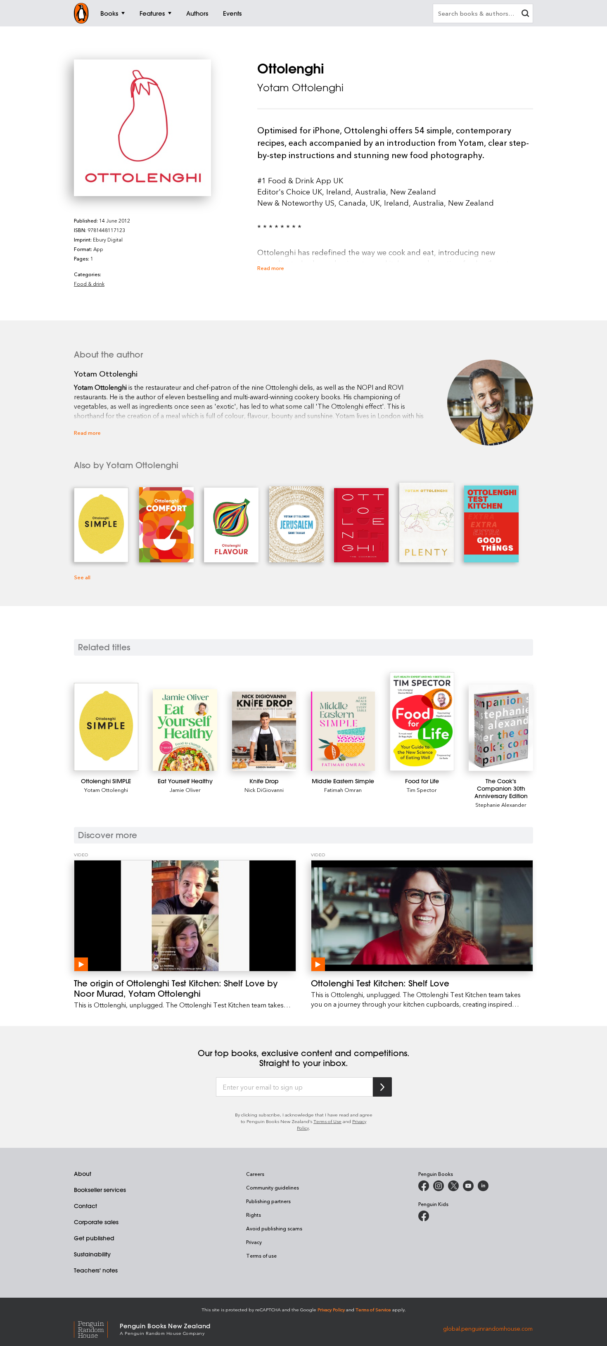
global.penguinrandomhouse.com (488, 1328)
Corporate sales (96, 1222)
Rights (253, 1214)
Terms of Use (327, 1121)
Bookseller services (100, 1190)
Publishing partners (268, 1201)
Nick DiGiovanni (264, 790)
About (82, 1174)
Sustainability (92, 1254)
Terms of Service (373, 1309)
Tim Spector (422, 790)
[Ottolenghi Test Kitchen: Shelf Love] (422, 915)
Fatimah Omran (343, 790)
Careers (255, 1174)
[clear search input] (525, 14)
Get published (94, 1238)
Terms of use (261, 1255)
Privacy (254, 1242)
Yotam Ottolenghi (300, 87)
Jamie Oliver (185, 790)
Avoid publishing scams (274, 1228)
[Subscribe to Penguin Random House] (382, 1087)
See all (82, 577)
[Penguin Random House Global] (97, 1328)
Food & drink (89, 283)
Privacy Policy (331, 1309)
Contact (85, 1206)
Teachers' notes (96, 1270)
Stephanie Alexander (500, 804)
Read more (270, 268)
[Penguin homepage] (81, 13)
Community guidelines (272, 1187)
